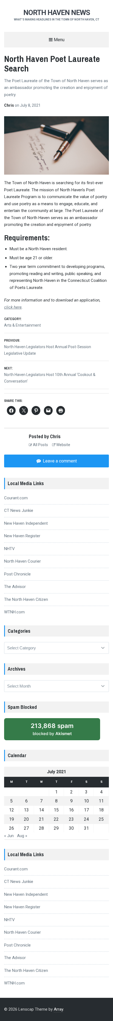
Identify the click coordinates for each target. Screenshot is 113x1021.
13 (26, 810)
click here (13, 307)
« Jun (9, 835)
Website (62, 445)
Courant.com (16, 497)
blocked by (52, 729)
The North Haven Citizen (26, 599)
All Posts (40, 445)
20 (26, 819)
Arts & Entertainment (22, 325)
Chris (9, 105)
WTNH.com (14, 612)
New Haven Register (22, 535)
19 (11, 819)
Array (58, 1009)
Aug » (22, 835)
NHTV (9, 548)
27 (26, 828)
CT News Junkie (18, 510)
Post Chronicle (17, 574)
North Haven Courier (22, 561)
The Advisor (15, 586)
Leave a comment (59, 461)
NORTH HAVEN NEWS (56, 12)
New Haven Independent (26, 523)
